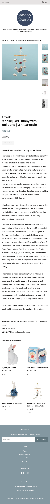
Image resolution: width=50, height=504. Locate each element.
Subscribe (41, 439)
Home (4, 40)
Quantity (5, 137)
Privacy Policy (25, 458)
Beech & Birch (24, 499)
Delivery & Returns (25, 454)
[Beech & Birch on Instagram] (28, 474)
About (25, 451)
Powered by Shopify (36, 499)
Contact (25, 461)
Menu (7, 2)
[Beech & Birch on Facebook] (22, 474)
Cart (46, 2)
